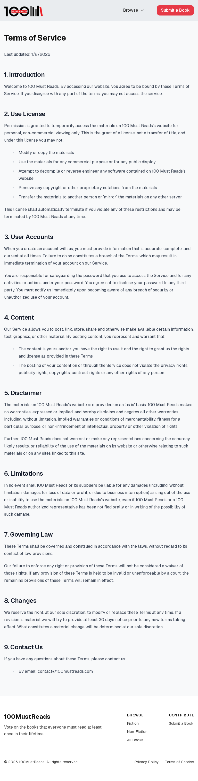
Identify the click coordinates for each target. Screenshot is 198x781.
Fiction (133, 723)
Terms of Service (179, 762)
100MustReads (27, 716)
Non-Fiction (137, 732)
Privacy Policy (147, 762)
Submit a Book (175, 10)
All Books (135, 740)
